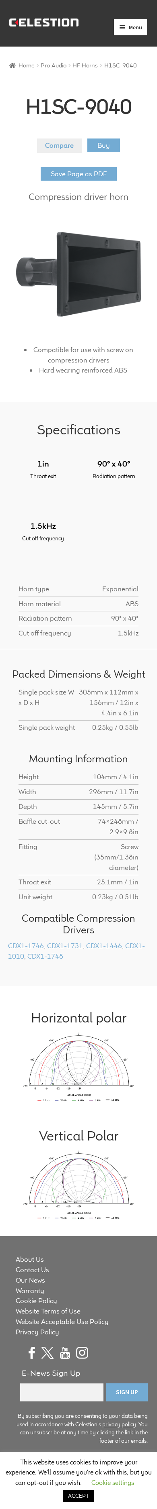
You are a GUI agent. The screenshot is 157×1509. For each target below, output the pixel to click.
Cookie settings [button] (112, 1482)
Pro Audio (53, 65)
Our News (30, 1280)
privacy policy (119, 1424)
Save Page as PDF (79, 173)
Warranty (30, 1290)
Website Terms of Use (48, 1311)
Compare (59, 145)
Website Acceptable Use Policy (62, 1321)
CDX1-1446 (104, 945)
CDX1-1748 (45, 956)
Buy (103, 145)
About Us (30, 1259)
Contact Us (32, 1269)
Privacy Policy (37, 1332)
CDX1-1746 (26, 945)
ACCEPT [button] (78, 1495)
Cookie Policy (36, 1300)
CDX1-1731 (65, 945)
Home (27, 65)
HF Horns (85, 65)
